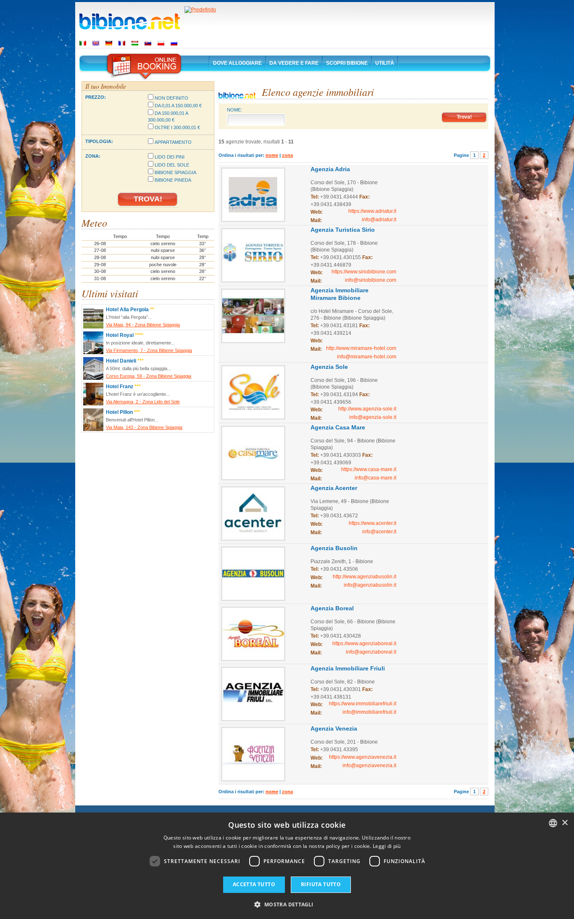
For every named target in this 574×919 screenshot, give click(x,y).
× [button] (564, 823)
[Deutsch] (108, 43)
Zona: (92, 156)
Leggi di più (387, 846)
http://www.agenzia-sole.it (367, 409)
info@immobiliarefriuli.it (369, 712)
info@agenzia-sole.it (372, 417)
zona (287, 155)
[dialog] (287, 866)
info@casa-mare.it (375, 478)
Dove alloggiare (237, 63)
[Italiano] (82, 43)
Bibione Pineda (173, 180)
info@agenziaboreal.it (371, 652)
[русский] (174, 43)
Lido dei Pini (169, 156)
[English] (95, 43)
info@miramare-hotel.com (366, 357)
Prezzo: (95, 97)
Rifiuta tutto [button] (321, 884)
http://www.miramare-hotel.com (361, 348)
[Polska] (161, 43)
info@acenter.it (379, 532)
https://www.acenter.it (372, 523)
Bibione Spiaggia (175, 172)
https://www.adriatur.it (372, 211)
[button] (287, 904)
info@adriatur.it (379, 219)
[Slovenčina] (148, 43)
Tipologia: (99, 141)
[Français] (121, 43)
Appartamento (173, 142)
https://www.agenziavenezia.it (362, 757)
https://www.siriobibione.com (364, 272)
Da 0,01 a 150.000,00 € (178, 105)
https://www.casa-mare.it (368, 469)
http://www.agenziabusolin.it (364, 577)
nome (272, 155)
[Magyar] (135, 43)
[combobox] (553, 823)
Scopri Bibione (347, 63)
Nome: (234, 109)
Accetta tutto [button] (254, 884)
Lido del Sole (172, 164)
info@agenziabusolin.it (370, 585)
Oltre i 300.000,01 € (177, 127)
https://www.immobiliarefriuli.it (362, 704)
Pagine (461, 155)
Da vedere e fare (294, 63)
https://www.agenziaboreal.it (364, 643)
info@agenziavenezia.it (369, 765)
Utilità (384, 63)
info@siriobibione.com (370, 280)
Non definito (171, 98)
